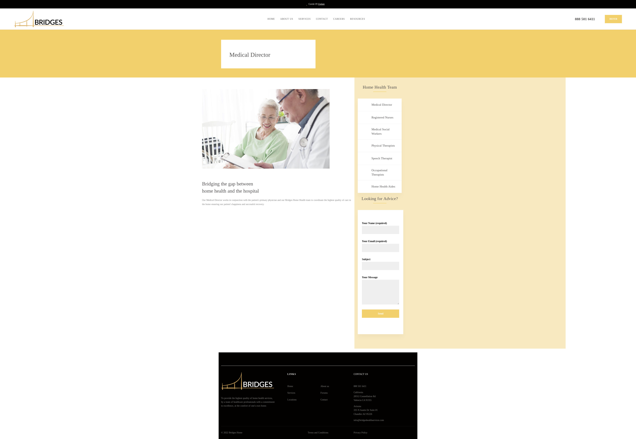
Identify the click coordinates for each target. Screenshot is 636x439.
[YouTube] (332, 359)
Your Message (370, 277)
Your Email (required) (374, 241)
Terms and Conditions (318, 432)
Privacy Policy (360, 432)
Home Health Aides (383, 186)
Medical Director (381, 104)
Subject (366, 259)
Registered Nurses (382, 117)
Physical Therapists (383, 145)
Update (321, 4)
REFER (613, 19)
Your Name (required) (374, 223)
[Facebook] (304, 359)
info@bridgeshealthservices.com (369, 420)
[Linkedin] (313, 359)
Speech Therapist (381, 158)
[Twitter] (322, 359)
